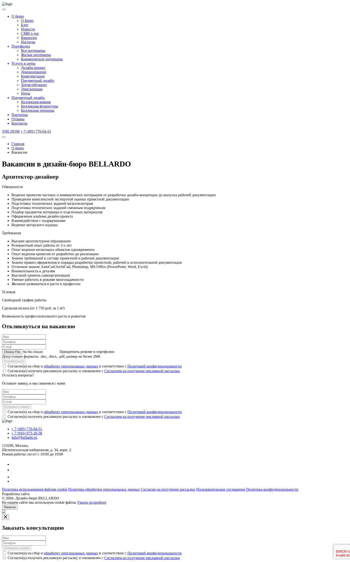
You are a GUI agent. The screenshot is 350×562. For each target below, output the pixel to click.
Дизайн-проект (33, 68)
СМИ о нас (30, 33)
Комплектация (33, 76)
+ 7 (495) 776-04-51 (35, 131)
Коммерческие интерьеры (42, 59)
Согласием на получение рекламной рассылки (142, 371)
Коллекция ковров (36, 102)
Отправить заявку (17, 407)
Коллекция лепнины (37, 110)
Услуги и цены (23, 63)
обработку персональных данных (71, 366)
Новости (28, 29)
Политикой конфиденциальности (154, 366)
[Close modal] (5, 517)
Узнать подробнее (91, 502)
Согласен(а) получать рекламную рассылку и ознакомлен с (94, 371)
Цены (25, 93)
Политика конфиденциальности (272, 489)
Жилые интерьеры (36, 55)
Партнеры (19, 115)
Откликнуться (14, 361)
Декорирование (33, 72)
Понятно (10, 507)
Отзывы (18, 119)
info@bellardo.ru (24, 437)
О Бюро (27, 21)
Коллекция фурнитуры (39, 106)
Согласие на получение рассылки (168, 489)
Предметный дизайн (37, 80)
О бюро (17, 16)
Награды (28, 42)
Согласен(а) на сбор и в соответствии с (95, 366)
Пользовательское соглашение (220, 489)
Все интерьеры (33, 51)
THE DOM (11, 131)
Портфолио (20, 46)
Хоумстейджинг (34, 85)
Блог (25, 25)
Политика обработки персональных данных (104, 489)
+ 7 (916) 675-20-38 (26, 433)
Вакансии (29, 38)
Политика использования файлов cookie (34, 489)
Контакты (19, 123)
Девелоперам (31, 89)
